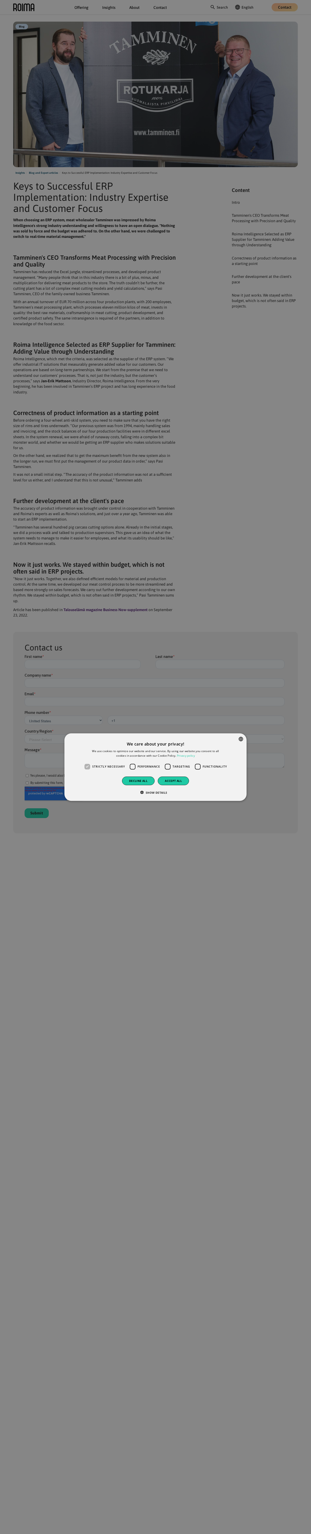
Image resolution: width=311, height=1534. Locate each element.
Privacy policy (186, 755)
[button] (155, 792)
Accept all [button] (173, 781)
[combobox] (241, 739)
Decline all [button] (138, 781)
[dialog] (155, 767)
